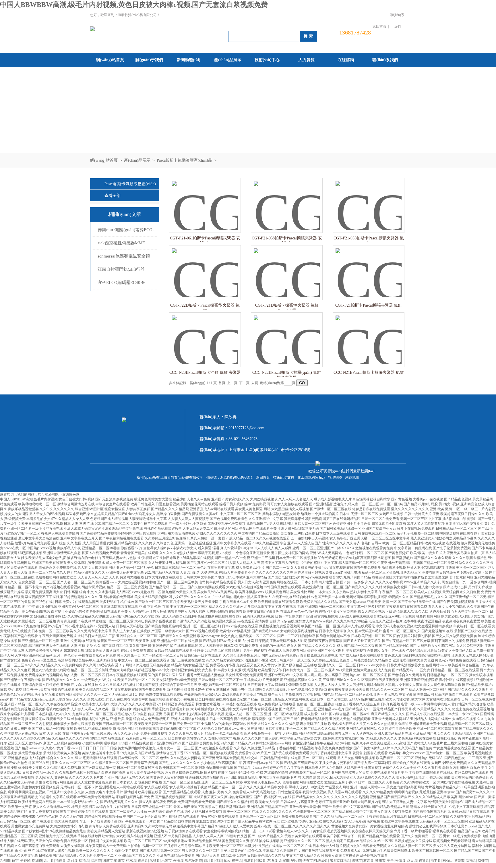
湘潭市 (107, 860)
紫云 (227, 860)
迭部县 (72, 860)
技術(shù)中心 (267, 60)
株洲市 (37, 860)
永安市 (284, 860)
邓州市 (5, 860)
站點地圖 (352, 477)
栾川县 (49, 860)
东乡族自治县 (340, 860)
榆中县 (237, 860)
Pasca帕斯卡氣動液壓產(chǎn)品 (184, 160)
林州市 (380, 860)
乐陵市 (166, 860)
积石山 (447, 860)
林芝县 (368, 860)
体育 (218, 860)
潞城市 (357, 860)
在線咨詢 (346, 60)
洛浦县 (249, 860)
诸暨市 (459, 860)
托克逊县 (321, 860)
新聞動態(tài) (188, 60)
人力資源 (307, 60)
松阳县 (400, 860)
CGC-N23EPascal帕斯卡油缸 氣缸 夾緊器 (205, 372)
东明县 (272, 860)
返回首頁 (379, 26)
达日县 (412, 860)
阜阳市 (296, 860)
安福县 (471, 860)
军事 (390, 860)
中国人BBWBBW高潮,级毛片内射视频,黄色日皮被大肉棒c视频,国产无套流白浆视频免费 (134, 4)
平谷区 (25, 860)
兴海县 (178, 860)
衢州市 (119, 860)
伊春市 (308, 860)
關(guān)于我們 (149, 60)
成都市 (483, 860)
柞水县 (131, 860)
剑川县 (209, 860)
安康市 (96, 860)
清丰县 (436, 860)
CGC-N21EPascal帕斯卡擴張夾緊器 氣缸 (369, 372)
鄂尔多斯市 (193, 860)
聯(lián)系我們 (397, 20)
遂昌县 (143, 860)
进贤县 (424, 860)
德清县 (84, 860)
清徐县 (60, 860)
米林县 (155, 860)
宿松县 (260, 860)
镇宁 (15, 860)
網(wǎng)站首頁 (110, 60)
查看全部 (112, 196)
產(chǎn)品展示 (227, 60)
